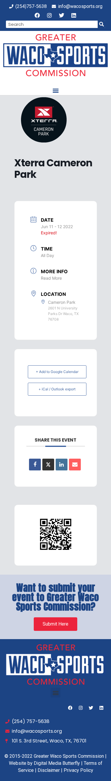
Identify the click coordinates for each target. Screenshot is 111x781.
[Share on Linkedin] (61, 464)
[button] (55, 90)
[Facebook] (37, 15)
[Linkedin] (73, 15)
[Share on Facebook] (35, 464)
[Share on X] (48, 464)
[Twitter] (61, 15)
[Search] (101, 24)
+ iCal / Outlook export (56, 389)
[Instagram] (49, 15)
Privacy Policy (78, 770)
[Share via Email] (75, 464)
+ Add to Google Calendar (57, 371)
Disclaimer (49, 770)
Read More (51, 278)
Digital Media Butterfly (57, 763)
